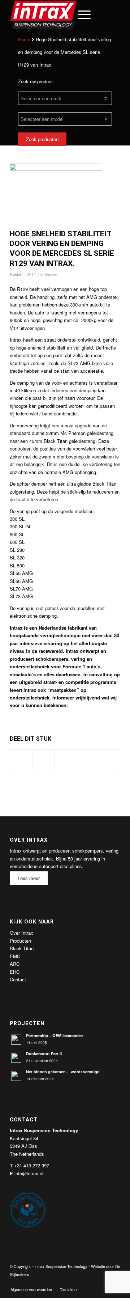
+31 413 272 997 (31, 1165)
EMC (15, 956)
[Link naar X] (93, 1281)
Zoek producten (42, 139)
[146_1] (56, 194)
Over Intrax (21, 932)
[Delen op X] (43, 759)
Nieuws (50, 274)
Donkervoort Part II (44, 1053)
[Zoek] (64, 14)
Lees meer (29, 878)
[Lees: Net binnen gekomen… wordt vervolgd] (16, 1075)
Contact (18, 979)
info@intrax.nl (28, 1173)
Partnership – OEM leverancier (54, 1035)
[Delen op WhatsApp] (65, 759)
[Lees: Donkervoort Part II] (16, 1057)
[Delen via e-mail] (109, 759)
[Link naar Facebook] (82, 1281)
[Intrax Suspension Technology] (54, 14)
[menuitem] (64, 14)
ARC (15, 963)
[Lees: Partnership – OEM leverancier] (16, 1039)
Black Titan (22, 948)
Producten (20, 940)
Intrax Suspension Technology (60, 1266)
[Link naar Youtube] (104, 1281)
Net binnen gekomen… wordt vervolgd (63, 1071)
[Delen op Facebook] (21, 759)
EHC (15, 971)
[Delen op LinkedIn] (87, 759)
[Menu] (81, 14)
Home (24, 39)
